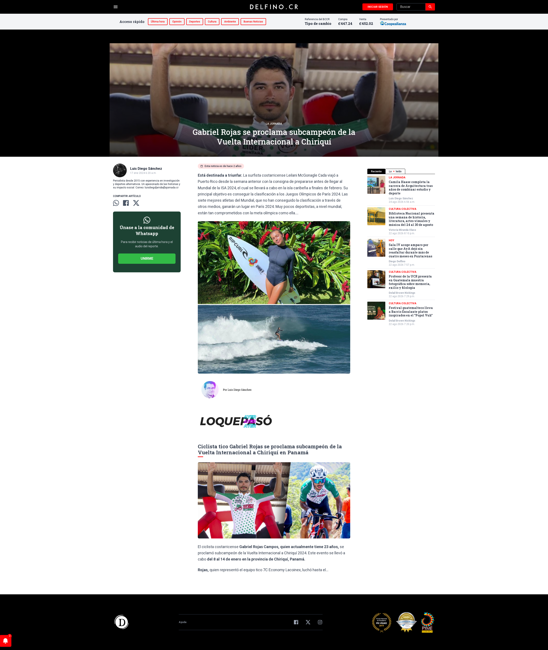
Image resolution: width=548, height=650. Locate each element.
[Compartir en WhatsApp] (116, 203)
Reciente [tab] (376, 171)
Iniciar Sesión (378, 6)
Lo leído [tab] (395, 171)
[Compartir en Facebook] (125, 203)
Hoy (391, 240)
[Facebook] (296, 622)
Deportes (194, 21)
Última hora (158, 21)
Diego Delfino (397, 261)
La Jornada (274, 123)
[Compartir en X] (136, 203)
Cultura (212, 21)
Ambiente (230, 21)
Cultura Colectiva (402, 208)
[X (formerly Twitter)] (308, 622)
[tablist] (401, 171)
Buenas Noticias (253, 21)
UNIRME (147, 258)
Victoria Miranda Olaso (402, 229)
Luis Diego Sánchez (401, 198)
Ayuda (182, 622)
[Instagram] (320, 622)
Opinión (177, 21)
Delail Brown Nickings (402, 292)
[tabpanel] (401, 251)
